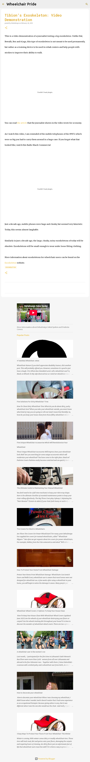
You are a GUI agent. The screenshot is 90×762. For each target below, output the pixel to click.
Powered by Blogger (46, 759)
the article (22, 123)
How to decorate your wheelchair (30, 693)
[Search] (86, 4)
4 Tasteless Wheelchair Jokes (28, 361)
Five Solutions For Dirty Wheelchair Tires (32, 402)
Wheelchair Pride (21, 4)
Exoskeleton (11, 263)
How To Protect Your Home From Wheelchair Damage (37, 570)
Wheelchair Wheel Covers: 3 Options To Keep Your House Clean (41, 611)
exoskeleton (11, 267)
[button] (6, 28)
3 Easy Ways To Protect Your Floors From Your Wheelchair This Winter (43, 734)
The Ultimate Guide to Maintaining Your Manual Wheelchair (40, 488)
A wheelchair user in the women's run (31, 652)
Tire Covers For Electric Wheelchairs (31, 529)
